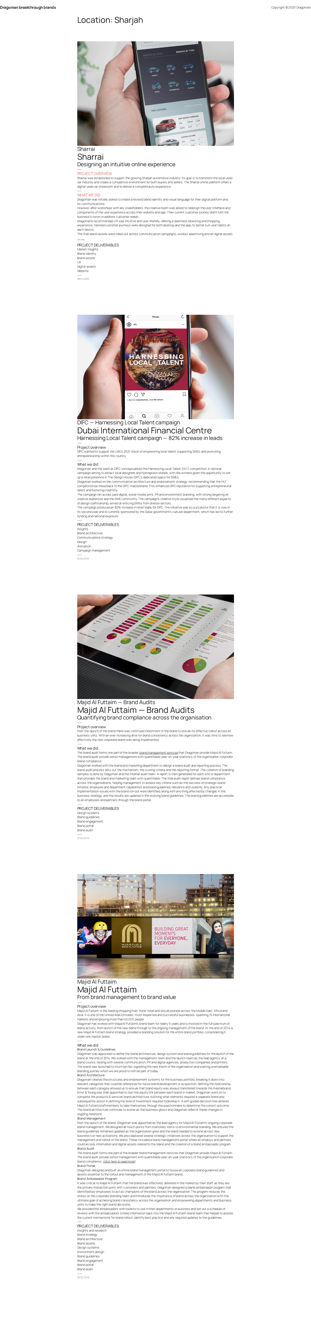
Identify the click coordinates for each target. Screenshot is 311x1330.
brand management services (158, 752)
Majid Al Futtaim (97, 982)
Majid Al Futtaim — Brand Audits (116, 702)
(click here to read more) (119, 1161)
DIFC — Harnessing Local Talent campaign (128, 422)
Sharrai (86, 149)
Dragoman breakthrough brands (28, 7)
